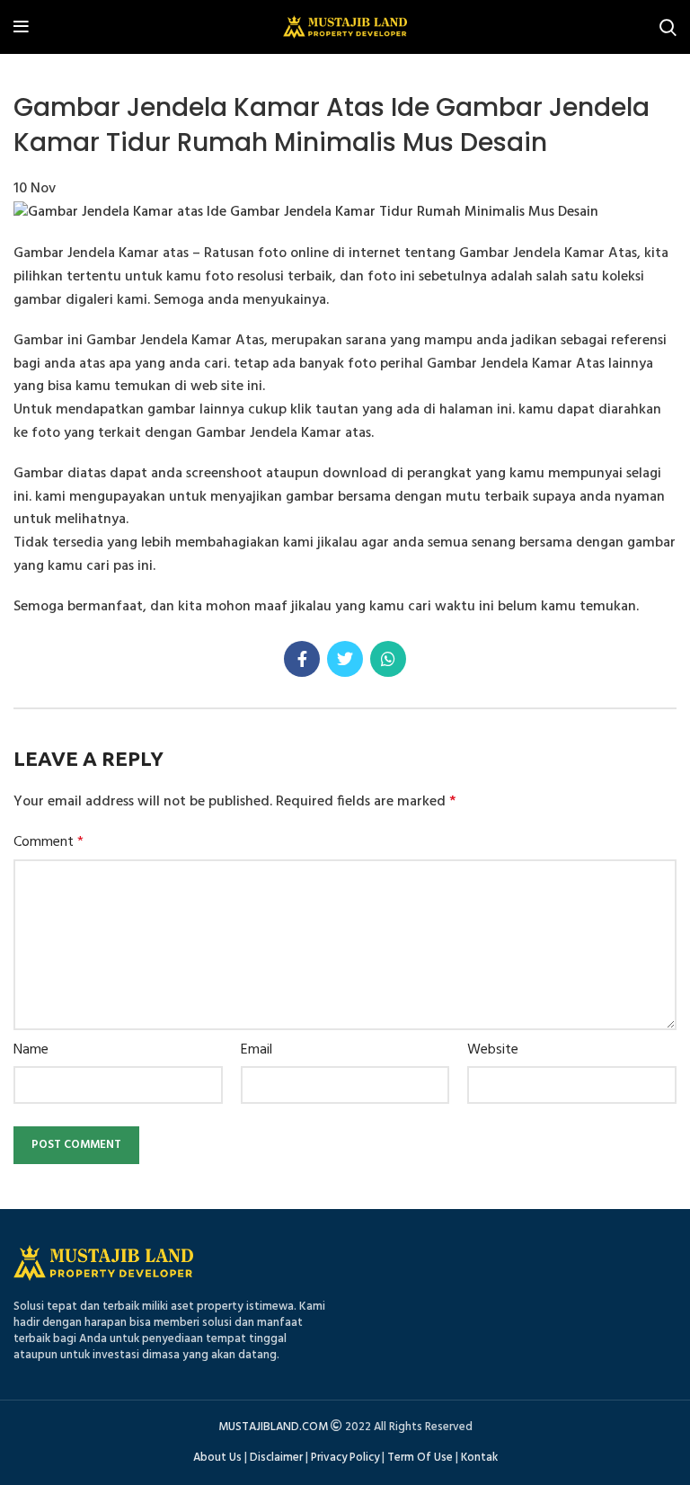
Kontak (479, 1457)
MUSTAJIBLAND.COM (273, 1427)
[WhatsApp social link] (388, 659)
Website (492, 1050)
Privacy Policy (345, 1457)
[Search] (668, 27)
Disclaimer (276, 1457)
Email (256, 1050)
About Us (217, 1457)
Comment (48, 842)
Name (31, 1050)
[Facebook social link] (302, 659)
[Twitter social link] (345, 659)
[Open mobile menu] (21, 27)
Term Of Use (420, 1457)
